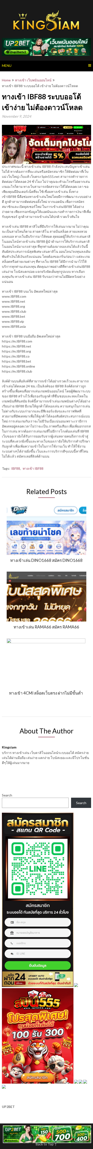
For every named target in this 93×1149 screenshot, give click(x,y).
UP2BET (8, 1107)
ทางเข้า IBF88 (33, 468)
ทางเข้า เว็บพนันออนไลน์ (33, 80)
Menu (6, 65)
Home (6, 80)
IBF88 (15, 468)
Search (7, 795)
